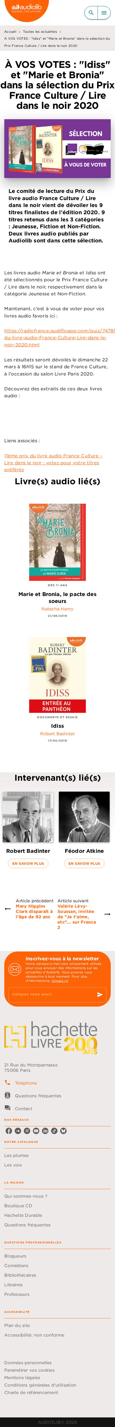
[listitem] (8, 1130)
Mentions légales (22, 1377)
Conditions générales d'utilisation (40, 1385)
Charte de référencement (31, 1392)
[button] (28, 830)
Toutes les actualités (40, 32)
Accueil (10, 32)
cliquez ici (60, 981)
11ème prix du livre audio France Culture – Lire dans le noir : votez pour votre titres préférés (53, 463)
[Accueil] (26, 12)
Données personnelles (28, 1362)
